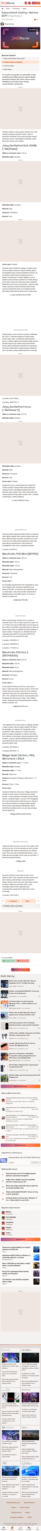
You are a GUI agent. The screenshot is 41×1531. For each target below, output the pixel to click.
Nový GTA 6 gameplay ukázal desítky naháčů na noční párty (15, 1273)
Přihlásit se (36, 3)
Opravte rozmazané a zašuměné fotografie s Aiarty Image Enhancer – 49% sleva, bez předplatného (23, 1055)
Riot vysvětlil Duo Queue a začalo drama (9, 1455)
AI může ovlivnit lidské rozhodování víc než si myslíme (8, 1421)
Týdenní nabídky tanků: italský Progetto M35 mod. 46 (30, 1457)
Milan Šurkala (9, 24)
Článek (8, 8)
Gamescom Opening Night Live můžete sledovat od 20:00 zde (16, 1248)
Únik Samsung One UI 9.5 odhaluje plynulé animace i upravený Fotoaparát (24, 1024)
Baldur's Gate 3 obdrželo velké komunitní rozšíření (29, 1416)
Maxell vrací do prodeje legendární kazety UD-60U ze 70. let (10, 1406)
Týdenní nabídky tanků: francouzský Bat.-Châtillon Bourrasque (29, 1451)
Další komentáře (20, 1145)
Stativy (24, 8)
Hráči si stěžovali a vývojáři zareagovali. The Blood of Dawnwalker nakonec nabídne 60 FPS (30, 1367)
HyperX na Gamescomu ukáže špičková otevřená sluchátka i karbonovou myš (10, 1413)
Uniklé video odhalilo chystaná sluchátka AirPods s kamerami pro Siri (24, 1034)
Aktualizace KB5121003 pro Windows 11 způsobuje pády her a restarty (16, 1256)
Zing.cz (4, 1251)
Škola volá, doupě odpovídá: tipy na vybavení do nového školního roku (22, 1014)
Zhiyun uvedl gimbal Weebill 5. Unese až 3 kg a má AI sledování (24, 992)
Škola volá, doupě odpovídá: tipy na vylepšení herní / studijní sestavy (22, 982)
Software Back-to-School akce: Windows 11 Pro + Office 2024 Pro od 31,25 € (22, 1003)
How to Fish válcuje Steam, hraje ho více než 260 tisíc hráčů (9, 1373)
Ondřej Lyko (12, 1028)
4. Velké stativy (7, 69)
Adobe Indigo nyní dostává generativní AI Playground (24, 1076)
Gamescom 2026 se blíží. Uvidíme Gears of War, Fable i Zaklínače (10, 1366)
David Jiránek (12, 986)
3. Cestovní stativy (8, 66)
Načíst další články (20, 1086)
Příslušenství (16, 8)
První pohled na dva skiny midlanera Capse (9, 1442)
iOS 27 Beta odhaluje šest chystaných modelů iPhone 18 (23, 1066)
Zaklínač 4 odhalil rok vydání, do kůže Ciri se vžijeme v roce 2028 (10, 1494)
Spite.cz (4, 1276)
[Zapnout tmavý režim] (29, 3)
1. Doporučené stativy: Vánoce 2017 (13, 58)
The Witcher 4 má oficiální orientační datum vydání (15, 1281)
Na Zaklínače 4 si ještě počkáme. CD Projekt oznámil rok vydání (30, 1375)
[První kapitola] (3, 901)
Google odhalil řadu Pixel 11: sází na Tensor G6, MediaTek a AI (22, 1044)
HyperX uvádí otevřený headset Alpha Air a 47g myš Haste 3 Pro (30, 1487)
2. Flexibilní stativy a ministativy (12, 62)
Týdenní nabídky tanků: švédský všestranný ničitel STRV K (29, 1443)
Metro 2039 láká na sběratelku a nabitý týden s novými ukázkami (16, 1264)
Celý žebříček (20, 1239)
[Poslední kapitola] (38, 901)
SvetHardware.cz (7, 1259)
